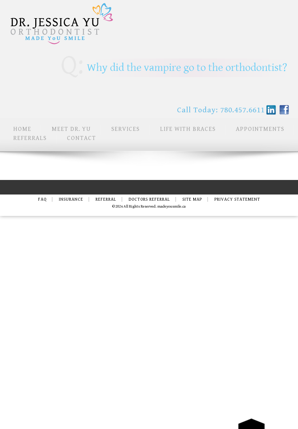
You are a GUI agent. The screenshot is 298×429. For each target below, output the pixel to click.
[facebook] (284, 109)
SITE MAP (192, 199)
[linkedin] (271, 109)
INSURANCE (71, 199)
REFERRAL (106, 199)
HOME (22, 129)
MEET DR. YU (71, 129)
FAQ (42, 199)
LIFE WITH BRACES (188, 129)
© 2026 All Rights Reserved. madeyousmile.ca (149, 206)
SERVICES (125, 129)
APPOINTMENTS (260, 129)
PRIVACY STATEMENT (237, 199)
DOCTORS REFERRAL (149, 199)
